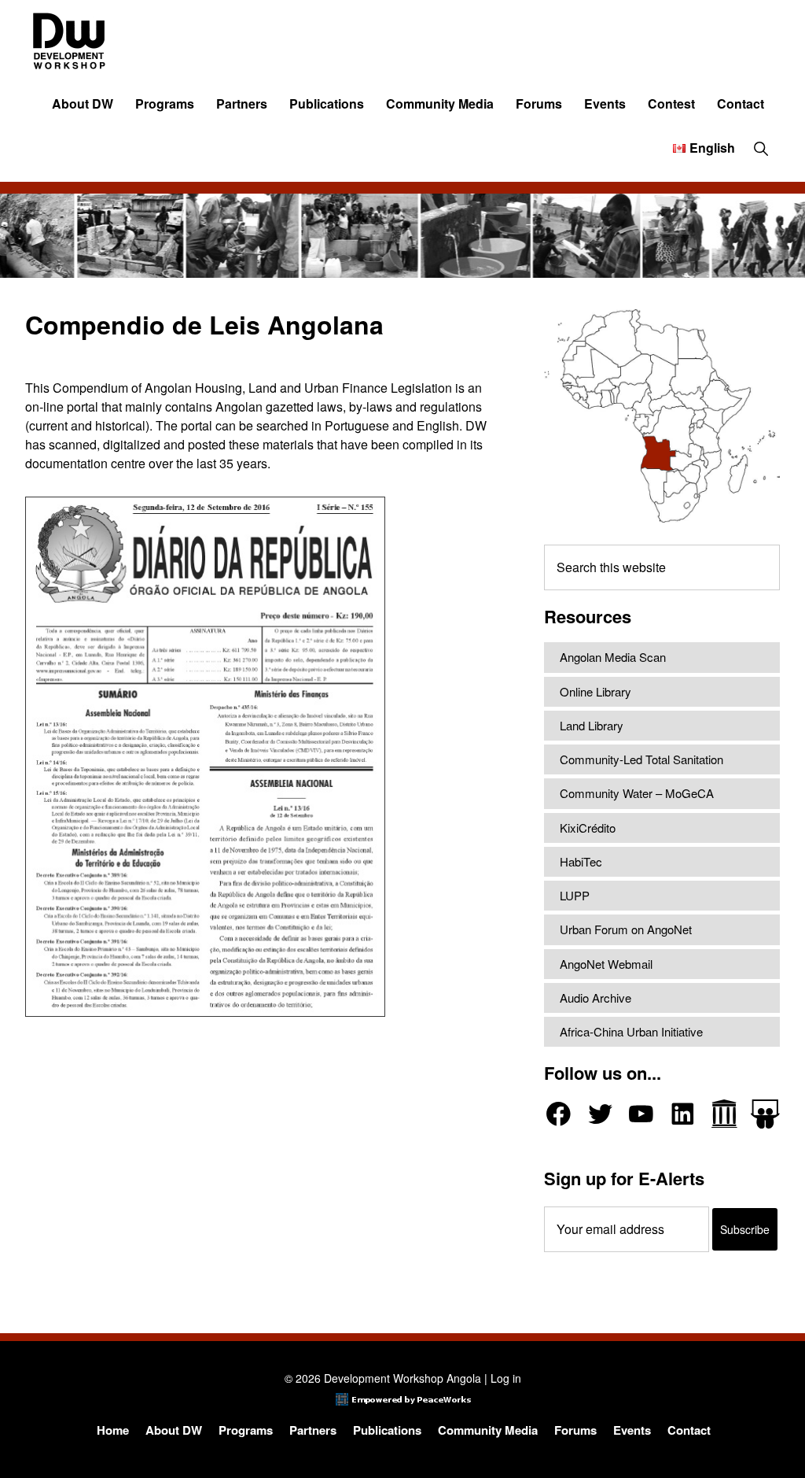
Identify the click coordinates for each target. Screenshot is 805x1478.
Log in (506, 1378)
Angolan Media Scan (613, 656)
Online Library (595, 691)
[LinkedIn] (682, 1114)
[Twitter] (600, 1114)
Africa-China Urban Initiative (631, 1031)
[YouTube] (641, 1114)
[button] (761, 148)
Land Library (591, 725)
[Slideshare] (765, 1114)
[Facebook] (558, 1114)
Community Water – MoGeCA (637, 793)
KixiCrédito (588, 827)
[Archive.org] (724, 1114)
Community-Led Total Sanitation (641, 759)
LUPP (575, 895)
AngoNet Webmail (606, 963)
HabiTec (581, 861)
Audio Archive (595, 997)
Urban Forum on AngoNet (626, 929)
